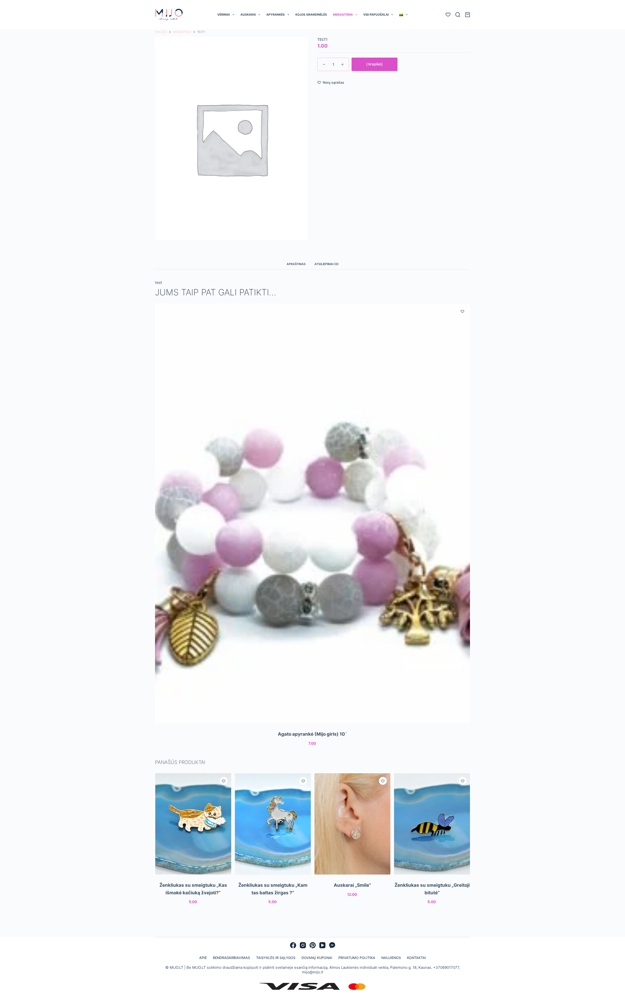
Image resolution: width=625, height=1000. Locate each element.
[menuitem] (403, 14)
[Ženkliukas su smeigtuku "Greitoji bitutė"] (432, 824)
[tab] (296, 264)
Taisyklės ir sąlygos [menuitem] (275, 958)
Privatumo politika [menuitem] (356, 958)
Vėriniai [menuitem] (223, 14)
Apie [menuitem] (203, 958)
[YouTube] (322, 945)
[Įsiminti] (462, 311)
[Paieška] (457, 14)
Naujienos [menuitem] (391, 958)
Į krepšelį (374, 64)
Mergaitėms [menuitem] (343, 14)
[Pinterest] (313, 945)
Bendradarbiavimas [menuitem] (231, 958)
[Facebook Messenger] (332, 945)
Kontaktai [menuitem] (416, 958)
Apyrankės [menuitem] (275, 14)
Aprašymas (296, 264)
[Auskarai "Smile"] (352, 824)
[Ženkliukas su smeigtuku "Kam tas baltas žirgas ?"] (273, 824)
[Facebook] (293, 945)
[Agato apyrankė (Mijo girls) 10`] (312, 513)
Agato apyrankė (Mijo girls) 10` (312, 734)
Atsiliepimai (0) (326, 264)
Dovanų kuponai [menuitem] (317, 958)
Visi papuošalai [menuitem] (376, 14)
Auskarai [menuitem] (248, 14)
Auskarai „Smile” (352, 885)
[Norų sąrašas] (448, 14)
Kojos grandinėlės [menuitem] (311, 14)
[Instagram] (303, 945)
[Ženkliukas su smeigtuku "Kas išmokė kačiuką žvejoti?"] (193, 824)
